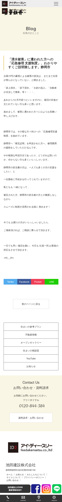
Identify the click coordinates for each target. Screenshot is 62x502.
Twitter (10, 281)
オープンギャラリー (31, 342)
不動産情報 (31, 334)
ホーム (9, 474)
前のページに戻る (31, 304)
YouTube (31, 358)
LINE (51, 281)
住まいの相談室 (31, 350)
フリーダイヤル (32, 403)
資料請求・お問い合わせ (31, 417)
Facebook (24, 281)
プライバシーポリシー (34, 477)
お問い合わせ (12, 480)
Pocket (37, 281)
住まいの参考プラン (31, 326)
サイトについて (13, 477)
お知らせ (31, 366)
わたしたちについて (36, 474)
